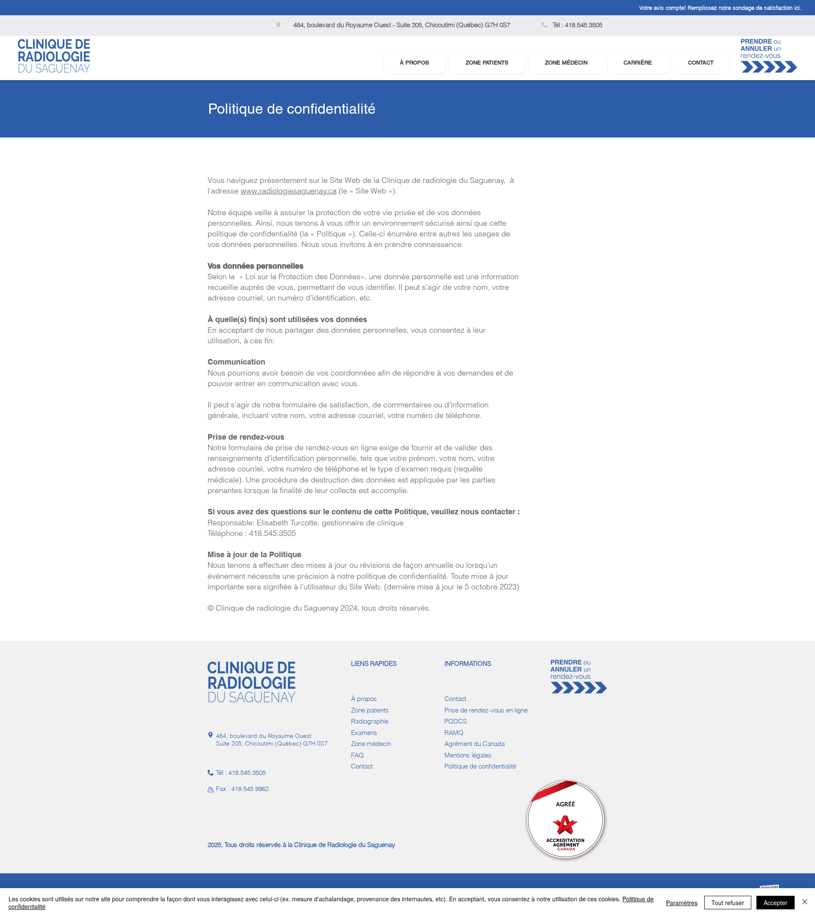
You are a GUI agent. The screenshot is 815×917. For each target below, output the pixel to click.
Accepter (775, 902)
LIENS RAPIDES (373, 663)
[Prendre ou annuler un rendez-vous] (769, 56)
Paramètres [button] (681, 902)
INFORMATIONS (467, 663)
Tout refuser (727, 902)
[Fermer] (805, 902)
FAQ (357, 755)
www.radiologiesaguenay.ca (289, 191)
